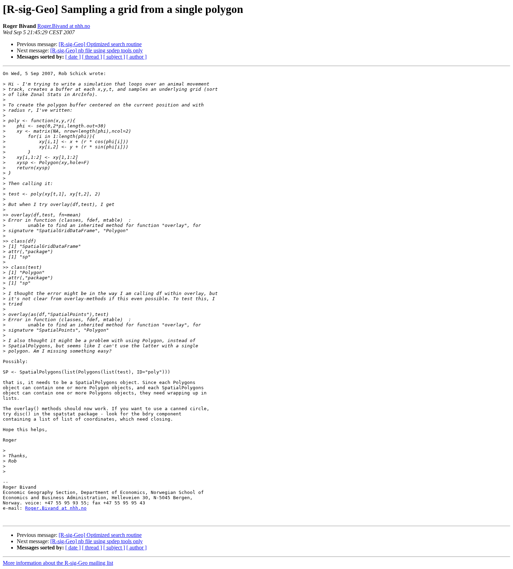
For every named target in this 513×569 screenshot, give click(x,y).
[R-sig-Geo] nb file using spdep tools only (96, 50)
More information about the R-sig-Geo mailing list (58, 563)
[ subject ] (114, 57)
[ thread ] (92, 57)
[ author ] (136, 57)
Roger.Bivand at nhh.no (63, 26)
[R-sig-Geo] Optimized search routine (100, 44)
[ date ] (73, 57)
